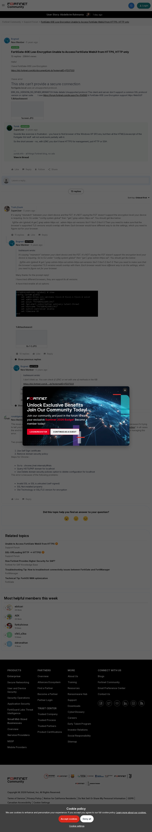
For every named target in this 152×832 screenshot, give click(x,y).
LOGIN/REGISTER (38, 432)
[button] (76, 826)
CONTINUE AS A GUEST (64, 432)
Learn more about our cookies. (131, 812)
